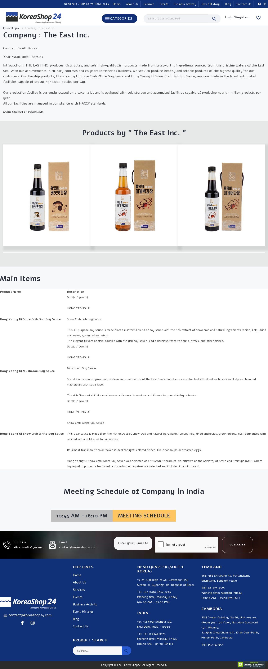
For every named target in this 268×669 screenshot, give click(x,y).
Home (117, 4)
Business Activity (185, 4)
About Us (132, 4)
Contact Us (243, 4)
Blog (228, 4)
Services (149, 4)
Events (164, 4)
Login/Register (236, 17)
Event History (211, 4)
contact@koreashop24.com (30, 615)
